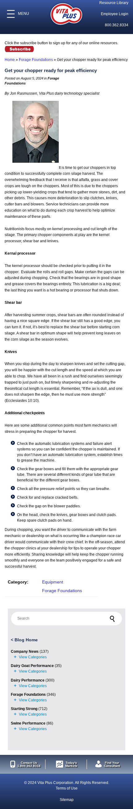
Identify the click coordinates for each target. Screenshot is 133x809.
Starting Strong (24, 709)
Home (10, 60)
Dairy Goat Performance (32, 666)
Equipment (52, 581)
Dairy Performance (28, 680)
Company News (25, 651)
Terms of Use (67, 788)
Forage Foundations (36, 60)
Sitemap (67, 800)
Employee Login (114, 14)
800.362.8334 (116, 25)
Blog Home (26, 639)
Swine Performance (28, 723)
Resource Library (113, 3)
